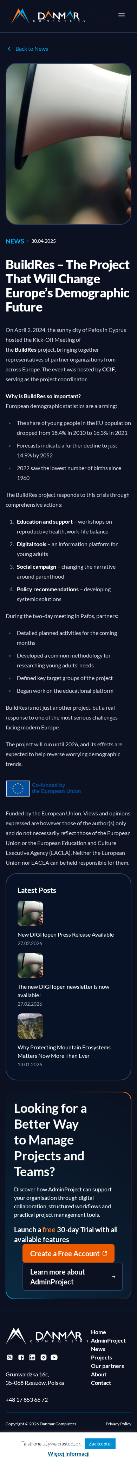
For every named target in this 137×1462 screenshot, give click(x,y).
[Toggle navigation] (121, 15)
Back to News (31, 48)
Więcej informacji (69, 1453)
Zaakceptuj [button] (100, 1443)
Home (98, 1331)
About (98, 1374)
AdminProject (108, 1340)
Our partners (107, 1365)
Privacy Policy (118, 1423)
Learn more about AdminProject (57, 1276)
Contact (101, 1382)
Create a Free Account (65, 1253)
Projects (101, 1357)
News (98, 1348)
